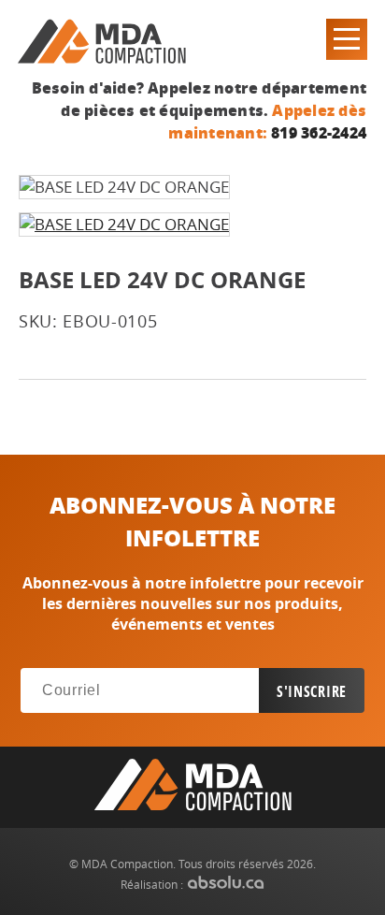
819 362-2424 (318, 132)
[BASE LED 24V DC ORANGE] (124, 224)
